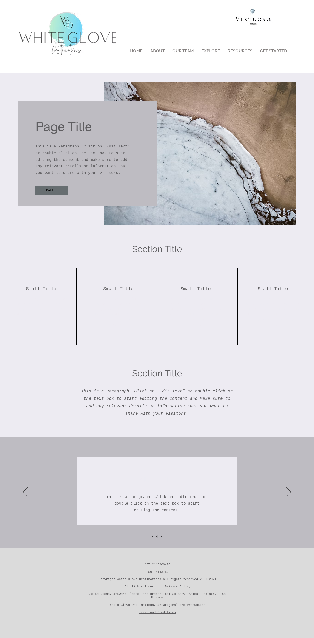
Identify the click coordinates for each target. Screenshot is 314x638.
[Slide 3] (161, 536)
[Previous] (25, 492)
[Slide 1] (152, 536)
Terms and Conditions (157, 612)
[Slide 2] (157, 536)
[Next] (288, 492)
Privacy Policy (178, 586)
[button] (210, 51)
